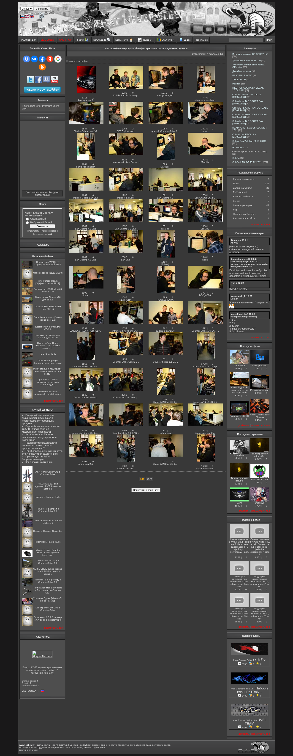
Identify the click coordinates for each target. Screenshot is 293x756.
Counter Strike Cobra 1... (126, 362)
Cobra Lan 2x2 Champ (125, 397)
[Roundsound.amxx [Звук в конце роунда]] (27, 324)
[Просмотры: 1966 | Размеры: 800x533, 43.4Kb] (126, 123)
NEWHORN (125, 300)
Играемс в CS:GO (239, 416)
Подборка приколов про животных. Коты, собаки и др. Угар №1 (239, 581)
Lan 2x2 (205, 228)
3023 (237, 419)
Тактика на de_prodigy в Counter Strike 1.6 (48, 580)
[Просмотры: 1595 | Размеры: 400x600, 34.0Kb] (166, 256)
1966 (124, 128)
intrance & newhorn (205, 100)
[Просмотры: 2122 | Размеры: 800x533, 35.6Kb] (126, 154)
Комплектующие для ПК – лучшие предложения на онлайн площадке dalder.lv (249, 264)
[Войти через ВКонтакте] (34, 59)
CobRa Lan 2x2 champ (125, 95)
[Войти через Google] (58, 59)
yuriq (234, 283)
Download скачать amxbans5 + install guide (48, 392)
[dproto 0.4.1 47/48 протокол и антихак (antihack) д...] (27, 387)
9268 (237, 557)
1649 (84, 257)
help (235, 209)
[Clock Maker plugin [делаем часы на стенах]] (27, 365)
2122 (124, 159)
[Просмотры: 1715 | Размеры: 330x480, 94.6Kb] (86, 92)
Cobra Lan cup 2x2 (205, 433)
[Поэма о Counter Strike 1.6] (27, 536)
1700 (204, 364)
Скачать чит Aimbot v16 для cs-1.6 (48, 298)
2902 (124, 430)
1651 (164, 226)
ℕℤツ (262, 660)
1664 (84, 164)
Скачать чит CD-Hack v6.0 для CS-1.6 (48, 290)
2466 (258, 420)
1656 (84, 364)
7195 (237, 483)
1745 (204, 97)
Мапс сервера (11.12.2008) (47, 273)
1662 (84, 195)
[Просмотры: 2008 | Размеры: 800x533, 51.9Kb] (126, 252)
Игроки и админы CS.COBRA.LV (250, 54)
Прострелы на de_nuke (48, 541)
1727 (204, 292)
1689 (124, 466)
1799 (164, 297)
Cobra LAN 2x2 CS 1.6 (165, 402)
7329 (258, 589)
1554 (124, 328)
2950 (258, 393)
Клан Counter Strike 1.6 (245, 660)
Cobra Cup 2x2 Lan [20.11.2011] (249, 151)
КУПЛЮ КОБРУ (238, 289)
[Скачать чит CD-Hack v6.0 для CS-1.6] (27, 294)
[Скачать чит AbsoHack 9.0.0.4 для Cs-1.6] (27, 340)
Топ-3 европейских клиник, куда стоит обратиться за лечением (42, 452)
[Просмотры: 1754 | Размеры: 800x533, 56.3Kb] (126, 354)
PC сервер (238, 147)
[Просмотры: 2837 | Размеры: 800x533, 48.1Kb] (86, 123)
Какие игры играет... (244, 205)
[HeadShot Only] (27, 358)
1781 (84, 430)
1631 (164, 359)
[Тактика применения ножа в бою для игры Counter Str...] (27, 594)
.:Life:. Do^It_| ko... (260, 479)
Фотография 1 (86, 100)
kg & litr (165, 228)
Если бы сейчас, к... (244, 196)
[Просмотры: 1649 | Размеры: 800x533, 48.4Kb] (86, 252)
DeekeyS (260, 502)
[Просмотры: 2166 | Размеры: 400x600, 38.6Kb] (206, 394)
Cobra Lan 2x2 (86, 464)
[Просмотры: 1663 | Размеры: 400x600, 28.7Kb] (206, 461)
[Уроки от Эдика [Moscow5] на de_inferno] (27, 603)
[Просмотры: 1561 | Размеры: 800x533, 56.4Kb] (86, 456)
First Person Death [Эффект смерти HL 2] (47, 282)
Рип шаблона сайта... (245, 218)
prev (205, 131)
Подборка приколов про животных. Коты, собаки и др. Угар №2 (259, 581)
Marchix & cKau (125, 197)
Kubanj (165, 264)
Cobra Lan (165, 433)
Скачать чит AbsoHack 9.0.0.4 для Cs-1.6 (47, 336)
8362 (258, 557)
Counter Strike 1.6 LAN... (86, 366)
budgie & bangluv (165, 331)
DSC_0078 (205, 295)
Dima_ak (236, 240)
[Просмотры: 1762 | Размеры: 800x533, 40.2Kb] (166, 323)
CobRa (236, 158)
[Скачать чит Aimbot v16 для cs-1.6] (27, 301)
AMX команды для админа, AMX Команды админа (48, 486)
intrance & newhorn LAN (125, 331)
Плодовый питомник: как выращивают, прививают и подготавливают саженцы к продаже (38, 419)
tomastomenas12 (240, 259)
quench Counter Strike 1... (165, 131)
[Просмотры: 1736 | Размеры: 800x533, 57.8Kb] (205, 190)
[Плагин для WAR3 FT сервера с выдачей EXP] (27, 267)
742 (233, 285)
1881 (164, 195)
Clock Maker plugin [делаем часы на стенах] (48, 361)
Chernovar (239, 365)
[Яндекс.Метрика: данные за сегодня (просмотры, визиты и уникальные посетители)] (42, 654)
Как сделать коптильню (38, 462)
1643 (84, 395)
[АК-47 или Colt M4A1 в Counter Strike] (27, 481)
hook (205, 259)
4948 (237, 368)
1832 (124, 93)
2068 (124, 395)
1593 (164, 164)
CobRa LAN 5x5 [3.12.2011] (247, 162)
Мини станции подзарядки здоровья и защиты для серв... (47, 371)
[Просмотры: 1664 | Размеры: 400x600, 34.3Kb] (86, 159)
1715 (84, 97)
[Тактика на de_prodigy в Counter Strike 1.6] (27, 585)
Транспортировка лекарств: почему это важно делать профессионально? (39, 445)
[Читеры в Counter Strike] (27, 502)
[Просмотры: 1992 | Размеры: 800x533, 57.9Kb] (126, 190)
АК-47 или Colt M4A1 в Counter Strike (47, 473)
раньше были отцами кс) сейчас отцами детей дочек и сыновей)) (246, 249)
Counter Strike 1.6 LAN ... (205, 331)
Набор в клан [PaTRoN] (244, 316)
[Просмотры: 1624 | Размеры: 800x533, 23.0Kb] (205, 154)
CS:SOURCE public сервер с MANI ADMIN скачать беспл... (47, 571)
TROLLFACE (239, 79)
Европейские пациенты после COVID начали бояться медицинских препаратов (41, 429)
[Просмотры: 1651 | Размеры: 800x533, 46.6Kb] (166, 221)
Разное (236, 83)
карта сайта (43, 745)
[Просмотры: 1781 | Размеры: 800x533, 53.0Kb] (86, 425)
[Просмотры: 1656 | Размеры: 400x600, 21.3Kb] (86, 359)
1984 (164, 128)
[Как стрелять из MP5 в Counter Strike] (27, 614)
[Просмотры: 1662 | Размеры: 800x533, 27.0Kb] (86, 190)
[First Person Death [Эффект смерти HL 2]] (27, 286)
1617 (164, 461)
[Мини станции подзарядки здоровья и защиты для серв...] (27, 376)
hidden (86, 295)
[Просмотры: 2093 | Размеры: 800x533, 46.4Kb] (205, 123)
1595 (164, 261)
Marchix (205, 162)
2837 (84, 128)
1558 (124, 226)
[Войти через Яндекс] (49, 59)
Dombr (234, 298)
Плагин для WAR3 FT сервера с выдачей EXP (48, 263)
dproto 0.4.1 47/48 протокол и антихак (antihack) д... (48, 382)
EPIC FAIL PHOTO (242, 75)
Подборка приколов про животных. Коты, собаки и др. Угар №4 (259, 613)
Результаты (33, 231)
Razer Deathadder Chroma (259, 415)
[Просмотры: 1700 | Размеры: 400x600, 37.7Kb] (206, 359)
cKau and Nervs (205, 468)
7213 (258, 482)
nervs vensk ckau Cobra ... (126, 162)
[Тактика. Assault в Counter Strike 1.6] (27, 526)
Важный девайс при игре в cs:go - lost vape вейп (239, 390)
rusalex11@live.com (94, 747)
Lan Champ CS (165, 197)
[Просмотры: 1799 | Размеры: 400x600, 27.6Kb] (166, 292)
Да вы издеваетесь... (244, 179)
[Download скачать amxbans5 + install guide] (27, 398)
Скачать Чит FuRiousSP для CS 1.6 (48, 307)
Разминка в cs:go (259, 390)
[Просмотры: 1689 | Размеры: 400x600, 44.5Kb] (126, 461)
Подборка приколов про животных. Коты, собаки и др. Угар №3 (239, 613)
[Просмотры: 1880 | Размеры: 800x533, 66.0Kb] (205, 221)
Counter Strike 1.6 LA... (165, 362)
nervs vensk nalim (86, 166)
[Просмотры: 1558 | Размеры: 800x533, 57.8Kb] (126, 221)
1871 (164, 93)
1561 (84, 461)
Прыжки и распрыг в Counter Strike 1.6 (48, 509)
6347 (258, 459)
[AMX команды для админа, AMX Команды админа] (27, 492)
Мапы (236, 183)
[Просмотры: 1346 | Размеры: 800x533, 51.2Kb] (205, 252)
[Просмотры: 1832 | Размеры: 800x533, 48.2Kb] (126, 88)
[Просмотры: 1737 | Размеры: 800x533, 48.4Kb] (86, 323)
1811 (164, 430)
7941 (237, 621)
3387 (237, 395)
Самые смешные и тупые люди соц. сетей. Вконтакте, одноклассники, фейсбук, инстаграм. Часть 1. (239, 547)
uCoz (35, 750)
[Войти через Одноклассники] (42, 67)
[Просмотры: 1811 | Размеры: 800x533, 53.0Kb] (166, 425)
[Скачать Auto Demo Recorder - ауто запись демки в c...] (27, 348)
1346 (204, 257)
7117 (237, 589)
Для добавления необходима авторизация (42, 193)
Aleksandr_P (238, 296)
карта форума (60, 745)
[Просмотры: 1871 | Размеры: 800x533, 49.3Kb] (166, 88)
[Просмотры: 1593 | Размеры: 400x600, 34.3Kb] (166, 159)
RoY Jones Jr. (240, 192)
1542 (204, 430)
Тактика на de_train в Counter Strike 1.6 (47, 561)
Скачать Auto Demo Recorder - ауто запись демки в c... (47, 345)
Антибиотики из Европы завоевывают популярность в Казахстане (39, 437)
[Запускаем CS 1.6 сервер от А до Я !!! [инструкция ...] (27, 625)
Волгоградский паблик (239, 479)
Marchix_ (165, 166)
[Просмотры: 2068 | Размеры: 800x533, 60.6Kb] (126, 390)
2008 (124, 257)
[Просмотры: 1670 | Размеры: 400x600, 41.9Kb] (166, 394)
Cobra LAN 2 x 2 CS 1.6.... (86, 433)
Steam (236, 201)
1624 (204, 159)
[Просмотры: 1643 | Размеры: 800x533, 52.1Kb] (86, 390)
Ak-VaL (234, 242)
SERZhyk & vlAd (126, 131)
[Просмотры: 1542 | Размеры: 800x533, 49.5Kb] (205, 425)
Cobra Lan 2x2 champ (205, 366)
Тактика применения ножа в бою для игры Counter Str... (47, 590)
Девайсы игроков (241, 71)
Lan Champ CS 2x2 (205, 197)
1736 (204, 195)
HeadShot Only (48, 354)
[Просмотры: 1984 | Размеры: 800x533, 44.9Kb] (166, 123)
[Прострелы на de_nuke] (27, 547)
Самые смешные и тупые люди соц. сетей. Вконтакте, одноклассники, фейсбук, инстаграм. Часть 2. (260, 547)
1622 (204, 328)
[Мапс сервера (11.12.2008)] (27, 278)
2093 (204, 128)
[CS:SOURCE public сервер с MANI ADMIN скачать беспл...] (27, 577)
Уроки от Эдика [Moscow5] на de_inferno (47, 599)
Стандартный (38, 218)
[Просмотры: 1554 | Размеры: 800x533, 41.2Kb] (126, 323)
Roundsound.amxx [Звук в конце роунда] (48, 318)
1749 (84, 226)
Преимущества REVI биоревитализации (36, 458)
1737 (84, 328)
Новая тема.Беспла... (245, 214)
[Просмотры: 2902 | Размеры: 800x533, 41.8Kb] (126, 425)
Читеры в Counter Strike (48, 497)
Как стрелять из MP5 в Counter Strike (47, 608)
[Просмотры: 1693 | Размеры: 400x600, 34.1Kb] (126, 292)
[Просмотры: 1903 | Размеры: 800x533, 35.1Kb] (86, 287)
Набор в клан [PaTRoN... (253, 690)
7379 (258, 621)
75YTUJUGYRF (31, 690)
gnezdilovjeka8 (239, 314)
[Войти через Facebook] (42, 59)
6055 (237, 458)
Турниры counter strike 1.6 (246, 60)
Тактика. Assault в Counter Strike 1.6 (47, 521)
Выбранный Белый (41, 222)
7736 (258, 505)
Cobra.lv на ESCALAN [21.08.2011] (244, 135)
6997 (237, 505)
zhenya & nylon (165, 95)
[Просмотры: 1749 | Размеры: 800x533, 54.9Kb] (86, 221)
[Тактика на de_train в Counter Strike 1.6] (27, 566)
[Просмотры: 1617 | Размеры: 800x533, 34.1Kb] (166, 456)
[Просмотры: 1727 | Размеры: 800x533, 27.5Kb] (205, 287)
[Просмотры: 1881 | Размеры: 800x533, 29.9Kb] (166, 190)
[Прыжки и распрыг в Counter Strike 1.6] (27, 517)
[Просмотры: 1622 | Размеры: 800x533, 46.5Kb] (205, 323)
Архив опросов (49, 231)
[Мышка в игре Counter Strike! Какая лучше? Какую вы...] (27, 556)
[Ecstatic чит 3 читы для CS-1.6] (27, 332)
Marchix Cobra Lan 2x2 (85, 197)
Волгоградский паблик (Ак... (260, 454)
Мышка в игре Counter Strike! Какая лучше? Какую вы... (48, 552)
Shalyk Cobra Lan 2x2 (86, 131)
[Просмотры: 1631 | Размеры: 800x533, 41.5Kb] (166, 354)
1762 (164, 328)
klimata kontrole (252, 273)
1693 (124, 297)
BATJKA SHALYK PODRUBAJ (86, 331)
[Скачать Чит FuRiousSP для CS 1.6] (27, 313)
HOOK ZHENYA (165, 300)
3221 (258, 368)
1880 (204, 226)
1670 (164, 399)
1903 (84, 292)
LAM (239, 502)
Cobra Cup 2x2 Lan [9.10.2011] (249, 141)
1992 (124, 195)
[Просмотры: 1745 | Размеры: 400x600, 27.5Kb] (206, 92)
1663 (204, 466)
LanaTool (239, 455)
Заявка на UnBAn (242, 188)
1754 (124, 359)
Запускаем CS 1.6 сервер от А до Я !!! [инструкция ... (48, 620)
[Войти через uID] (26, 59)
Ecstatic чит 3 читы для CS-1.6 (47, 327)
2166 (204, 399)
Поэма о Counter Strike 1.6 (47, 531)
